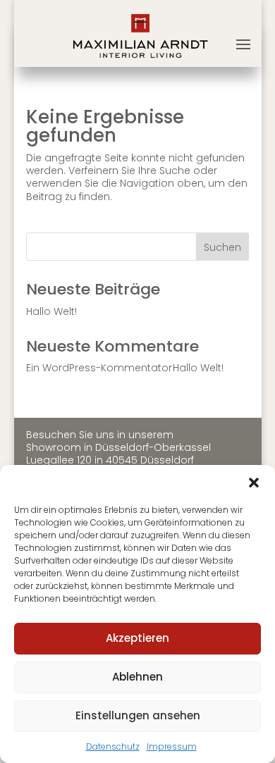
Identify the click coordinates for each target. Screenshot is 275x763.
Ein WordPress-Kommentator (99, 368)
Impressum (172, 746)
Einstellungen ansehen (137, 715)
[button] (254, 483)
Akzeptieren (137, 638)
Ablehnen (137, 676)
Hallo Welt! (51, 311)
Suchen (222, 247)
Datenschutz (113, 746)
